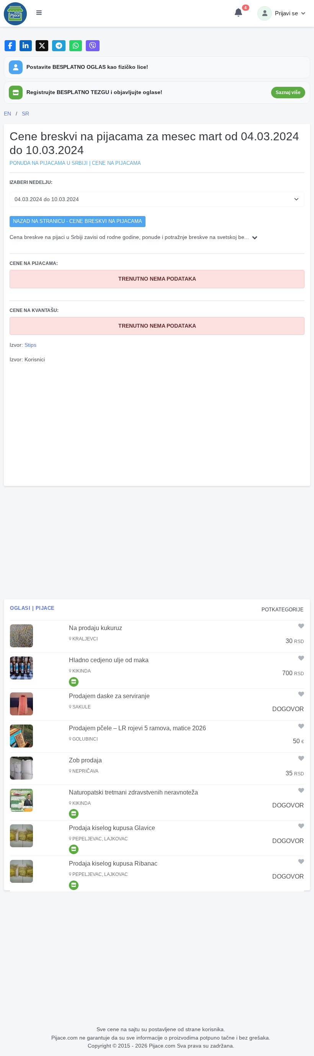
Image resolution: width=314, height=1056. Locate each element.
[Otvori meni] (39, 13)
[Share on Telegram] (59, 45)
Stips (30, 345)
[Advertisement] (157, 423)
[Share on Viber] (93, 45)
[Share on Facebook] (10, 45)
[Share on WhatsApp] (75, 45)
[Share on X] (42, 45)
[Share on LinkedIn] (26, 45)
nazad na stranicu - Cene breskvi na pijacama (77, 221)
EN (7, 113)
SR (25, 113)
